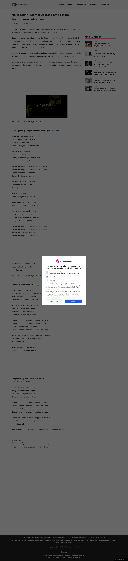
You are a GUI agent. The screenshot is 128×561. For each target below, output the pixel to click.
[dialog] (64, 280)
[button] (64, 280)
